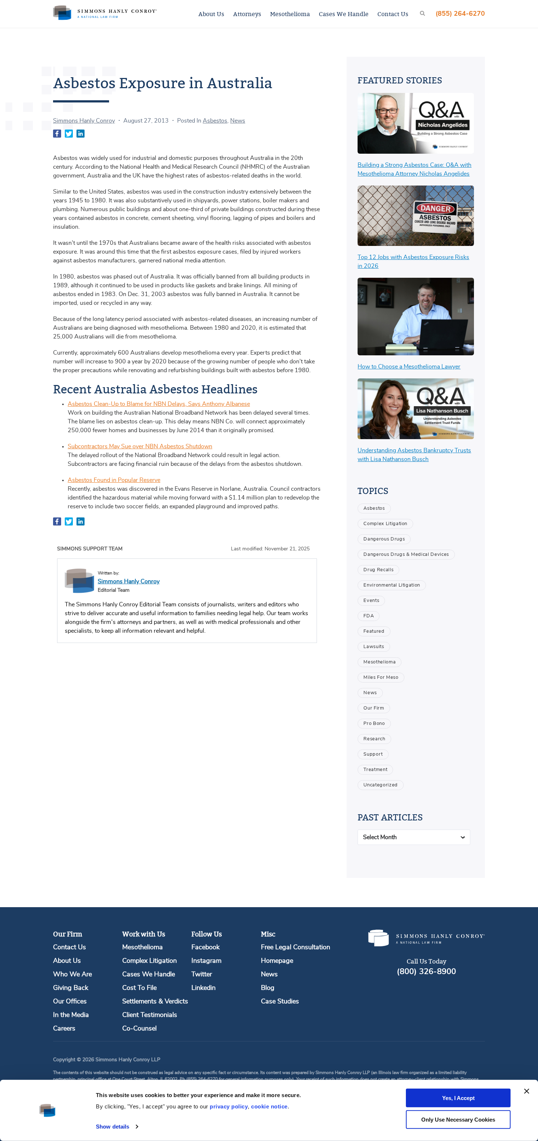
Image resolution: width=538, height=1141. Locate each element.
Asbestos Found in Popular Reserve (114, 480)
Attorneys (247, 14)
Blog (267, 988)
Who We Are (72, 974)
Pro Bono (374, 723)
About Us (211, 14)
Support (373, 754)
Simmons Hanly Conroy (84, 121)
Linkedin (203, 988)
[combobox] (414, 837)
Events (371, 600)
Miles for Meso (380, 677)
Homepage (277, 961)
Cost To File (139, 988)
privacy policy (229, 1106)
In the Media (71, 1015)
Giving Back (70, 988)
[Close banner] (526, 1091)
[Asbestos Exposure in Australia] (58, 135)
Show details (112, 1126)
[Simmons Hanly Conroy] (79, 580)
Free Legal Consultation (295, 947)
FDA (368, 616)
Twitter (201, 974)
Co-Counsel (139, 1028)
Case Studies (280, 1001)
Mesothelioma (290, 14)
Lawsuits (373, 646)
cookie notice (269, 1106)
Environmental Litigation (391, 585)
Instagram (206, 961)
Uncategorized (380, 785)
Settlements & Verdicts (155, 1001)
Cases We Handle (344, 14)
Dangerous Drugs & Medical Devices (406, 554)
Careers (64, 1028)
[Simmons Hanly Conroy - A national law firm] (105, 14)
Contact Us (392, 14)
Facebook (205, 947)
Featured (373, 631)
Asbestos (215, 121)
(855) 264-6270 (460, 14)
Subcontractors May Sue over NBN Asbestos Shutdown (140, 446)
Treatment (375, 769)
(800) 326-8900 (426, 972)
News (237, 121)
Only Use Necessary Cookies (458, 1119)
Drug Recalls (378, 570)
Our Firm (373, 708)
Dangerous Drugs (384, 539)
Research (374, 739)
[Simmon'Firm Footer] (426, 945)
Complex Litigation (385, 523)
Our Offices (70, 1001)
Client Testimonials (149, 1015)
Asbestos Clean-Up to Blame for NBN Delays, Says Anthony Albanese (159, 404)
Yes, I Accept (458, 1098)
